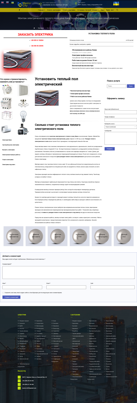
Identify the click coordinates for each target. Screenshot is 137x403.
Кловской (75, 346)
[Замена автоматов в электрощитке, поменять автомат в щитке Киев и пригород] (35, 236)
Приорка (74, 364)
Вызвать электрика (8, 150)
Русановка (39, 348)
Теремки (55, 351)
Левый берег (56, 338)
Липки (38, 341)
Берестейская (110, 321)
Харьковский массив (42, 354)
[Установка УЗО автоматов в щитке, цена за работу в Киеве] (80, 236)
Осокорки (56, 343)
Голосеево (56, 331)
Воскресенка (40, 328)
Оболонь (38, 343)
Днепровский (76, 341)
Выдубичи (75, 331)
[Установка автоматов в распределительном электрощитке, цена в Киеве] (6, 103)
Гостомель (39, 333)
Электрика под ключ (8, 164)
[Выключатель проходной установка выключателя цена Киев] (23, 90)
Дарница (55, 333)
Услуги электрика (7, 159)
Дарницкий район (111, 336)
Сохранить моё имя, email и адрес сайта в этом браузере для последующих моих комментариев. (33, 292)
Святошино (56, 348)
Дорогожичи (23, 336)
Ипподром (109, 343)
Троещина (22, 354)
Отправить (110, 148)
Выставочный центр (94, 331)
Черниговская (57, 356)
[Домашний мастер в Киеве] (24, 4)
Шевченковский (24, 359)
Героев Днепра (24, 331)
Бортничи (22, 323)
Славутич (22, 351)
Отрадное (92, 359)
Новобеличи (23, 343)
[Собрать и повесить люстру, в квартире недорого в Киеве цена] (23, 103)
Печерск (108, 359)
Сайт (92, 283)
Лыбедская (92, 354)
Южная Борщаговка (111, 376)
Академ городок (24, 321)
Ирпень (22, 338)
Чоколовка (75, 374)
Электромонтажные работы (11, 154)
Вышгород (56, 328)
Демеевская (92, 338)
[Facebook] (19, 10)
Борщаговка (39, 323)
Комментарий (7, 264)
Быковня (55, 323)
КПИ (107, 346)
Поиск (130, 86)
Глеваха (38, 331)
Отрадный (22, 346)
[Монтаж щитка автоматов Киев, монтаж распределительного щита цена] (57, 236)
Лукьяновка (75, 354)
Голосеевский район (78, 336)
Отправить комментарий (11, 297)
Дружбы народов (41, 336)
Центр (21, 356)
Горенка (22, 333)
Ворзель (22, 328)
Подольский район (94, 361)
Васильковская (93, 326)
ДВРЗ (73, 338)
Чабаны (38, 356)
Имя (4, 283)
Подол (38, 346)
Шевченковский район (95, 374)
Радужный (22, 348)
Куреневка (92, 348)
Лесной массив (24, 341)
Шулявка (38, 359)
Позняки (55, 346)
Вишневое (56, 326)
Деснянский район (111, 338)
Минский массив (57, 341)
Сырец (108, 366)
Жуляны (91, 343)
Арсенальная (92, 321)
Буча (54, 321)
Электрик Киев (7, 140)
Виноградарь (40, 326)
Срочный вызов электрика (10, 145)
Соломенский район (94, 366)
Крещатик (75, 348)
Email (48, 283)
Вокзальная (92, 328)
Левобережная (40, 338)
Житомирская (57, 336)
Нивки (74, 356)
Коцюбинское (93, 346)
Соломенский (40, 351)
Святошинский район (78, 366)
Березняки (39, 321)
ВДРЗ (21, 326)
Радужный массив (94, 364)
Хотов (55, 354)
